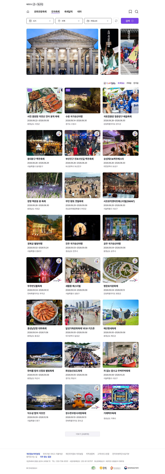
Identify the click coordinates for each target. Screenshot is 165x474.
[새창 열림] (93, 469)
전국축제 (55, 11)
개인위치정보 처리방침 (74, 454)
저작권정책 (90, 454)
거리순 (129, 83)
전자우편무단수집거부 (120, 454)
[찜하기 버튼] (130, 12)
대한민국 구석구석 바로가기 (34, 4)
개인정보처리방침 (33, 454)
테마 (79, 11)
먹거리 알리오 (110, 83)
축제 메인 (27, 11)
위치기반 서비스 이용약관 (53, 454)
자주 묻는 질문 (45, 457)
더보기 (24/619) (82, 434)
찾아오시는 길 (31, 457)
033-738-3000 (62, 461)
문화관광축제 (40, 11)
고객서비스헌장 (103, 454)
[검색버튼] (137, 12)
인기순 (136, 83)
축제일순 (121, 83)
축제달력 (68, 11)
